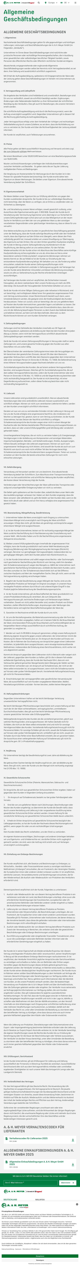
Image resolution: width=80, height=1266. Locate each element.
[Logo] (19, 3)
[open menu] (75, 2)
